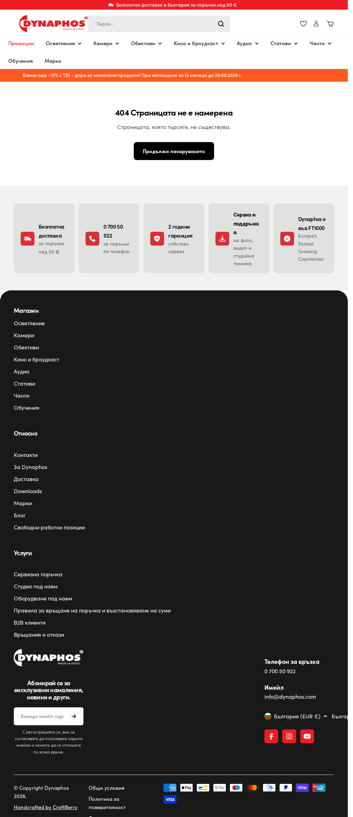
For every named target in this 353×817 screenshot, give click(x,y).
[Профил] (316, 24)
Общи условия (106, 787)
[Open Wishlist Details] (303, 23)
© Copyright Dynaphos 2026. (41, 791)
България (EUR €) (297, 716)
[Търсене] (221, 23)
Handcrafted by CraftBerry (46, 807)
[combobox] (159, 24)
